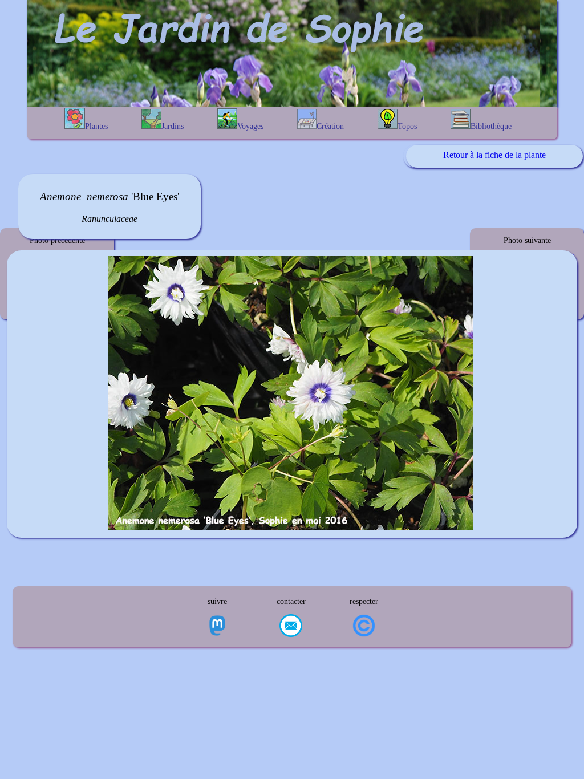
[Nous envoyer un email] (291, 626)
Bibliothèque (491, 126)
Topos (407, 126)
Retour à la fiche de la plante (494, 155)
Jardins (172, 126)
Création (330, 126)
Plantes (96, 126)
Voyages (250, 126)
